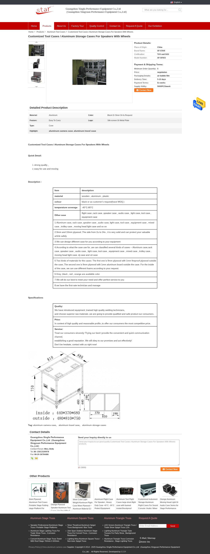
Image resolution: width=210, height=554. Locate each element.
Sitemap (151, 538)
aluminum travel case (69, 425)
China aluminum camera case (54, 547)
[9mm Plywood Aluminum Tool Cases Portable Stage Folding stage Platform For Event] (39, 490)
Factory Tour (77, 26)
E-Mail (143, 538)
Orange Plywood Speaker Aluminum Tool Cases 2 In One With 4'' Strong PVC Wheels (61, 509)
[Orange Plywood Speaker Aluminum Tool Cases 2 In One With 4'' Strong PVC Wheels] (61, 492)
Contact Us (115, 26)
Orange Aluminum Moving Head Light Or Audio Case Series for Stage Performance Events (169, 505)
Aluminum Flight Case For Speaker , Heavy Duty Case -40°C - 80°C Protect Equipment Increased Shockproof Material (105, 507)
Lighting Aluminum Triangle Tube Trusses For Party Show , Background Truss (120, 533)
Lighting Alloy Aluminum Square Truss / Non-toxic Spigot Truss (83, 540)
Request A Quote (134, 26)
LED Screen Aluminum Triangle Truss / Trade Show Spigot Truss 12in (120, 526)
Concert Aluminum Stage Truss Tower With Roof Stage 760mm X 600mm (46, 540)
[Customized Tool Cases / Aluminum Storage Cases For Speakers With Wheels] (89, 72)
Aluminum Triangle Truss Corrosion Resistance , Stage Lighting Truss (119, 540)
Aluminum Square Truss (80, 518)
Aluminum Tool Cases (56, 32)
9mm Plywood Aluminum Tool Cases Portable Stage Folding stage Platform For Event (38, 505)
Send (172, 526)
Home (34, 26)
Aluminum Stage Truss (42, 518)
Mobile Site (145, 542)
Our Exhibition (155, 26)
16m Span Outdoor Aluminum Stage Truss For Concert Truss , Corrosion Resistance (82, 533)
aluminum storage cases (94, 425)
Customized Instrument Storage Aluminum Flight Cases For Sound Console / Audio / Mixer (148, 504)
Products (47, 26)
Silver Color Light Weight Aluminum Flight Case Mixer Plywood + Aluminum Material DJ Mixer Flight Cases (82, 505)
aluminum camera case (44, 425)
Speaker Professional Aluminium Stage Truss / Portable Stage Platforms (46, 526)
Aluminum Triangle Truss (117, 518)
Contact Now (145, 90)
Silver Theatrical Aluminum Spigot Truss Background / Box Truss (81, 526)
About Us (61, 26)
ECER (123, 552)
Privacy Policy (34, 547)
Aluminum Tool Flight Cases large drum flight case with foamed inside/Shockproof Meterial (126, 505)
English (177, 2)
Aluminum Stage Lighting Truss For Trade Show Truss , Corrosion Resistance (45, 533)
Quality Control (96, 26)
